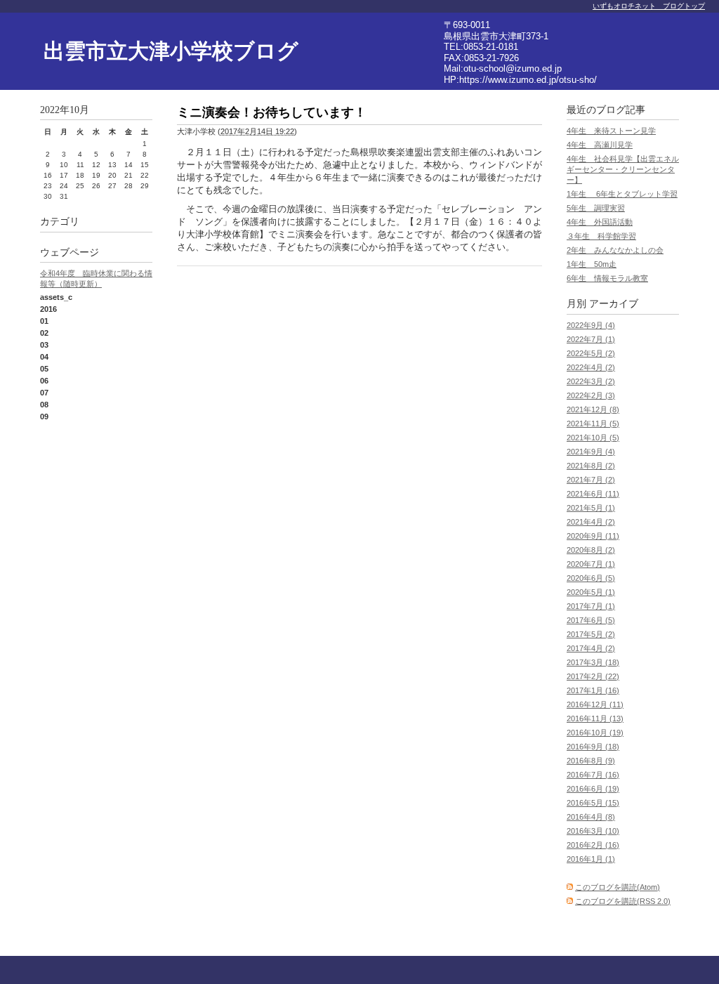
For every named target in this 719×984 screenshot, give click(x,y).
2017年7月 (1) (591, 606)
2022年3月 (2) (591, 381)
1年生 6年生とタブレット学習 (622, 194)
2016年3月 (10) (593, 831)
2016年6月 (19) (593, 789)
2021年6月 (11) (593, 494)
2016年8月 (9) (591, 760)
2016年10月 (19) (595, 732)
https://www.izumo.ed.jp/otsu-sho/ (528, 79)
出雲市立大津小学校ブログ (171, 51)
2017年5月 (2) (591, 634)
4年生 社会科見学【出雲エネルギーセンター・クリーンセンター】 (623, 169)
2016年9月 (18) (593, 746)
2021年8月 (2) (591, 465)
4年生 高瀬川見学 (600, 144)
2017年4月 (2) (591, 648)
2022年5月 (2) (591, 353)
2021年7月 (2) (591, 479)
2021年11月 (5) (593, 423)
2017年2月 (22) (593, 676)
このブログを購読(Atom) (617, 887)
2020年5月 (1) (591, 592)
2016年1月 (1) (591, 859)
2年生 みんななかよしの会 (615, 250)
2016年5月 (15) (593, 803)
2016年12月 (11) (595, 704)
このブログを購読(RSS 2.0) (623, 901)
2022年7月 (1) (591, 339)
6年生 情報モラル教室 (607, 278)
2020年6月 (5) (591, 578)
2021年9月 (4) (591, 451)
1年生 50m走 (591, 264)
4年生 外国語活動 (600, 222)
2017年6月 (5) (591, 620)
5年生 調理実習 (596, 208)
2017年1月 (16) (593, 690)
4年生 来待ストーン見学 (611, 130)
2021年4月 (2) (591, 522)
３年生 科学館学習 (601, 236)
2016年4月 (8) (591, 817)
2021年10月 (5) (593, 437)
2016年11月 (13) (595, 718)
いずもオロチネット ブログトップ (649, 6)
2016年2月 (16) (593, 845)
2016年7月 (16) (593, 774)
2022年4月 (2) (591, 367)
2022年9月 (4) (591, 325)
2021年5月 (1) (591, 508)
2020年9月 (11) (593, 536)
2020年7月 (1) (591, 564)
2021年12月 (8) (593, 409)
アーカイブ (613, 304)
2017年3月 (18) (593, 662)
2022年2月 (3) (591, 395)
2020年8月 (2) (591, 550)
